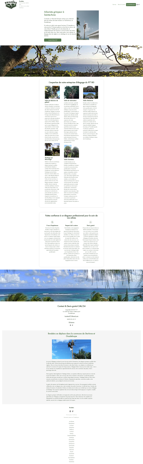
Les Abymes (71, 421)
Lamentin (71, 433)
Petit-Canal (71, 449)
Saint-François (71, 443)
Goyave (71, 451)
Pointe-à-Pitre (71, 441)
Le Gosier (72, 425)
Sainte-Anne (71, 427)
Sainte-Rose (71, 437)
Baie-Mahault (71, 423)
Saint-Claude (71, 445)
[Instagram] (137, 4)
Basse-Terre (71, 447)
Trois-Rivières (71, 453)
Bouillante (71, 459)
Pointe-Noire (71, 461)
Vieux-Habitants (71, 457)
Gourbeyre (71, 455)
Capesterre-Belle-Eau (71, 435)
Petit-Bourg (71, 429)
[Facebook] (139, 4)
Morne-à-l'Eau (71, 439)
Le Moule (72, 431)
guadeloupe (73, 104)
